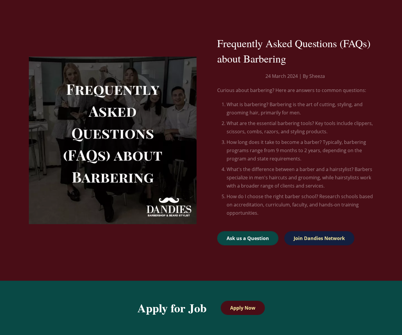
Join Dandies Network (319, 238)
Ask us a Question (248, 238)
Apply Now (242, 308)
